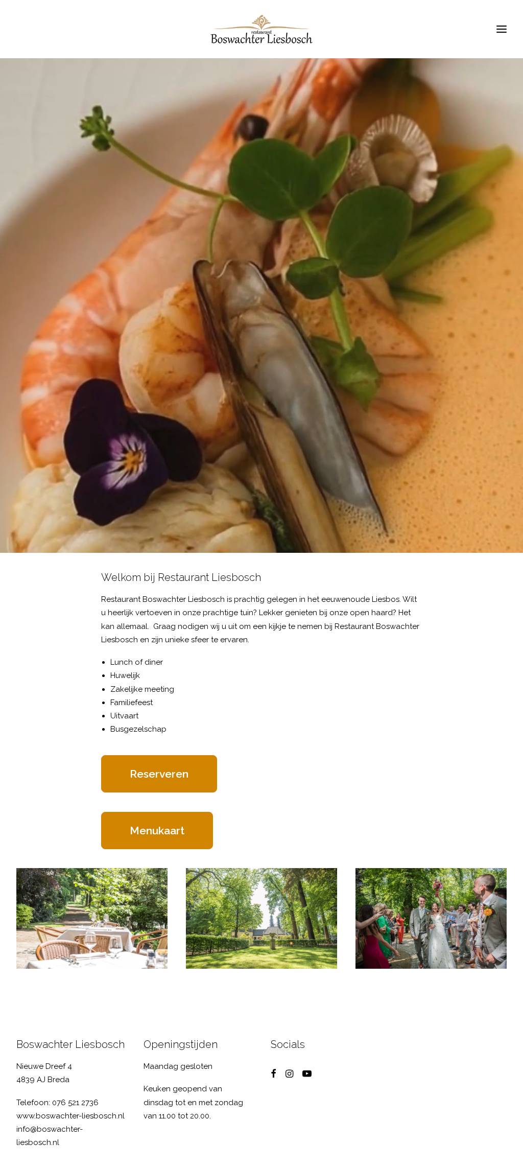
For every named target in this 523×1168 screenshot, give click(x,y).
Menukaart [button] (157, 830)
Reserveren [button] (159, 773)
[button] (273, 1075)
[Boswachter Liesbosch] (261, 29)
